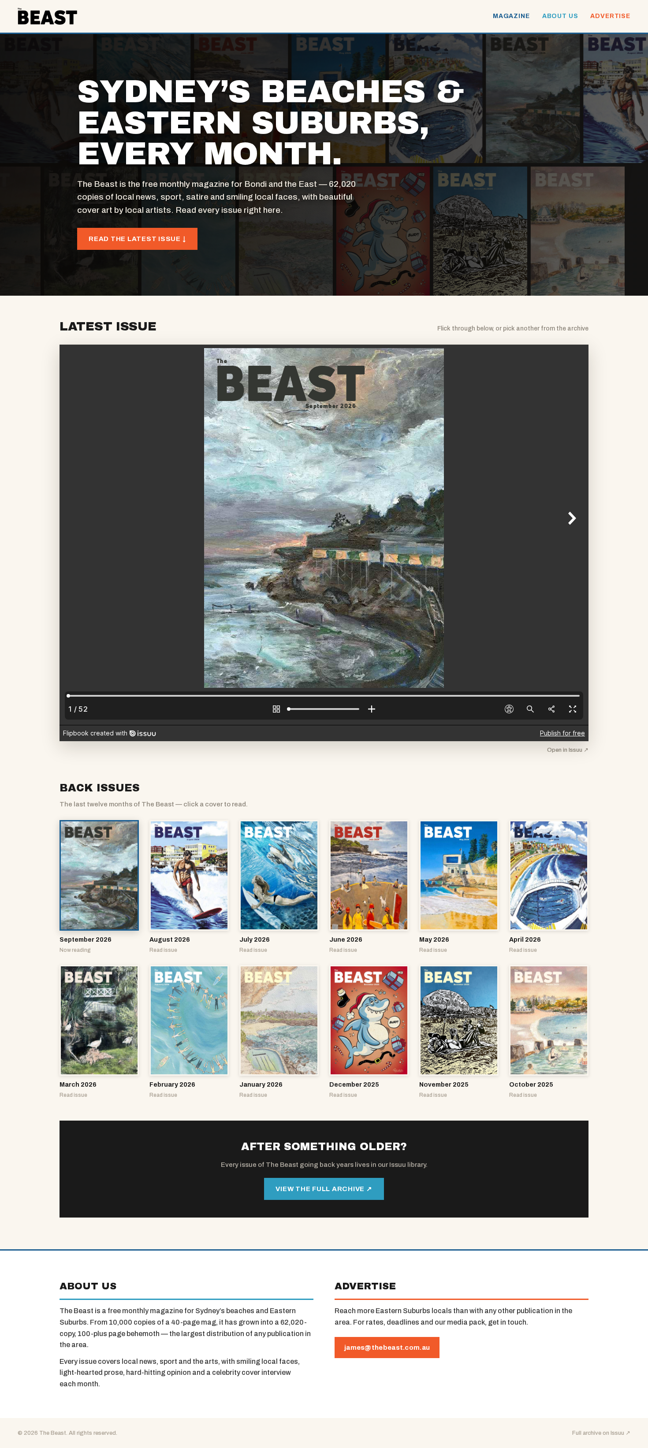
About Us (560, 16)
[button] (99, 887)
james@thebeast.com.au (387, 1347)
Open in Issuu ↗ (567, 750)
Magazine (511, 16)
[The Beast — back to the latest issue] (47, 16)
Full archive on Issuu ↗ (601, 1433)
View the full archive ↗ (324, 1188)
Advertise (610, 16)
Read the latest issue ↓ (137, 238)
